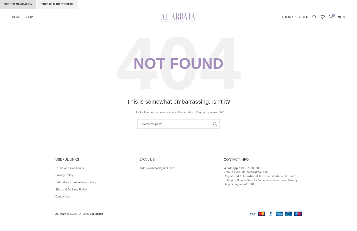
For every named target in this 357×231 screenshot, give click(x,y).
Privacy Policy (64, 175)
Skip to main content (57, 4)
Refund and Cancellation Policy (75, 182)
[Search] (314, 17)
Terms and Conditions (69, 168)
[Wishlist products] (323, 17)
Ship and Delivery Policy (71, 189)
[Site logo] (178, 16)
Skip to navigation (18, 4)
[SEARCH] (215, 124)
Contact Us (62, 196)
